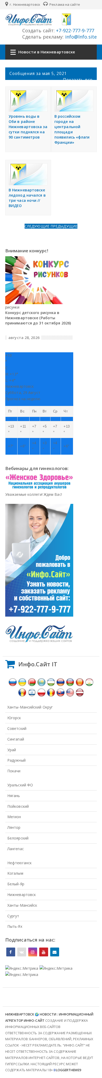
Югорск (14, 717)
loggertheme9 (67, 1070)
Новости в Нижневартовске (46, 51)
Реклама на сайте (64, 4)
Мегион (14, 816)
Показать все (78, 80)
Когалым (15, 873)
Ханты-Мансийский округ (30, 707)
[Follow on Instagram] (32, 952)
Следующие (37, 226)
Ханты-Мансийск (22, 905)
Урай (11, 749)
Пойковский (18, 806)
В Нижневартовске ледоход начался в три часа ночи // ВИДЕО (27, 197)
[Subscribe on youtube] (43, 952)
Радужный (16, 760)
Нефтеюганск (19, 862)
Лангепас (15, 848)
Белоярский (18, 838)
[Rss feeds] (54, 952)
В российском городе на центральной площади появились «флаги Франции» (72, 129)
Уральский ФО (20, 784)
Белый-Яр (15, 883)
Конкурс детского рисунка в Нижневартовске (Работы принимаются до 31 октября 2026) (38, 317)
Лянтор (14, 827)
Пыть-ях (14, 926)
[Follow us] (21, 952)
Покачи (14, 770)
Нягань (13, 795)
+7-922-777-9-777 (74, 30)
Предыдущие (63, 226)
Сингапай (15, 739)
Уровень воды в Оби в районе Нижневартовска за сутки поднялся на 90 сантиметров (28, 127)
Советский (16, 728)
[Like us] (10, 952)
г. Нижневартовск (24, 4)
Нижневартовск (21, 894)
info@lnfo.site (80, 37)
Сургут (13, 915)
